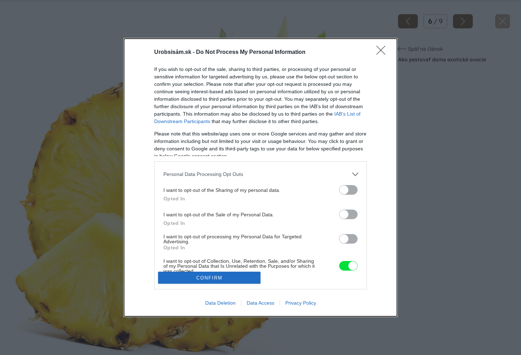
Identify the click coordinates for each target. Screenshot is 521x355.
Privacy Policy (300, 303)
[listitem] (260, 174)
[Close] (383, 52)
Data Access (260, 303)
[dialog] (260, 177)
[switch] (348, 190)
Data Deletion (220, 303)
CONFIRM (209, 278)
